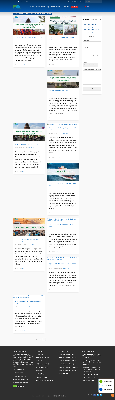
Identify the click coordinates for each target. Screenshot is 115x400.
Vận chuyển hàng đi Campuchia (92, 27)
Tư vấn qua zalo (108, 385)
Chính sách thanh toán (21, 383)
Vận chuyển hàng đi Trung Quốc (92, 32)
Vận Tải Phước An (60, 396)
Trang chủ (70, 1)
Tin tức (39, 361)
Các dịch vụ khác (42, 374)
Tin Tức (23, 64)
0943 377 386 (91, 381)
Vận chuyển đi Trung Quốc (68, 364)
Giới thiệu (76, 1)
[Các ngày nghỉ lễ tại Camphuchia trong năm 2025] (29, 25)
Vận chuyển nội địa (43, 367)
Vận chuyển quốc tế (43, 364)
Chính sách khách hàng (21, 379)
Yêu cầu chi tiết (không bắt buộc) (92, 69)
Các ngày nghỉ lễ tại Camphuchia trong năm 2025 (28, 37)
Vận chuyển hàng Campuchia (68, 361)
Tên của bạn (86, 40)
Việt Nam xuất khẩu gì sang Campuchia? (60, 90)
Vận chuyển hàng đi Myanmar (69, 367)
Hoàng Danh (31, 41)
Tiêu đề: (85, 62)
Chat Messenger (108, 389)
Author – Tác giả (42, 377)
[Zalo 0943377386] (19, 2)
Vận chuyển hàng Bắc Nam (68, 370)
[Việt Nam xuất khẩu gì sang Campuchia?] (63, 79)
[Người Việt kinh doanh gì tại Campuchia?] (29, 132)
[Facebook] (14, 2)
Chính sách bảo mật (20, 376)
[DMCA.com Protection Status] (19, 386)
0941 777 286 (91, 377)
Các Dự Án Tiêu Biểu (43, 357)
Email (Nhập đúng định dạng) (90, 55)
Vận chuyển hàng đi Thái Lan (91, 29)
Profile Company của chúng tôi (46, 380)
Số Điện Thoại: (87, 47)
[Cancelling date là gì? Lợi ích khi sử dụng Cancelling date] (29, 227)
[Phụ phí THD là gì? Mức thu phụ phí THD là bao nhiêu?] (63, 220)
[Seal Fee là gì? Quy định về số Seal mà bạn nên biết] (63, 258)
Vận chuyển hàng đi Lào (67, 354)
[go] (100, 1)
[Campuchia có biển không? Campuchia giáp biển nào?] (62, 124)
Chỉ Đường (85, 364)
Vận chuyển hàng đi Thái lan (68, 357)
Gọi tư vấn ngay (108, 381)
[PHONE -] (98, 395)
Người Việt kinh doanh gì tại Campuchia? (26, 144)
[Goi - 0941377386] (16, 2)
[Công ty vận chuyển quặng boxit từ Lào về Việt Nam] (63, 25)
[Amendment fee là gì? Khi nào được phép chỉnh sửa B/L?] (29, 297)
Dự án (81, 1)
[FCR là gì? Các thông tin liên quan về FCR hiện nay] (63, 172)
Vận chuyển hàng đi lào (90, 24)
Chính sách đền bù (19, 373)
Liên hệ (39, 370)
